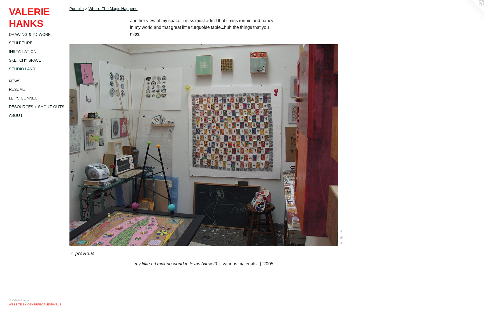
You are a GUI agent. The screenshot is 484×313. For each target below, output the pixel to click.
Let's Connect (24, 98)
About (16, 115)
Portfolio (76, 8)
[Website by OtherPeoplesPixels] (473, 11)
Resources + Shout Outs (36, 107)
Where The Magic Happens (113, 8)
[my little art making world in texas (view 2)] (203, 145)
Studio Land (22, 69)
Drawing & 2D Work (30, 34)
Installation (22, 51)
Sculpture (20, 43)
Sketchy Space (25, 60)
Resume (17, 89)
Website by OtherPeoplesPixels (35, 304)
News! (15, 81)
